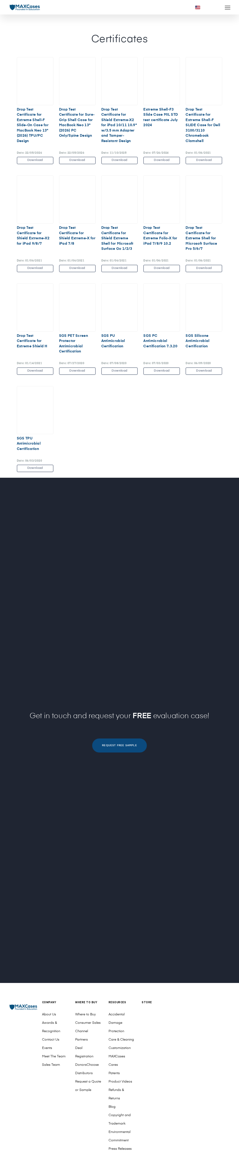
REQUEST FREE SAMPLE (119, 745)
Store (147, 1002)
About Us (49, 1014)
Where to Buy (85, 1014)
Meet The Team (54, 1056)
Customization (120, 1048)
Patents (114, 1073)
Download (35, 160)
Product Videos (120, 1081)
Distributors (84, 1073)
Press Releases (120, 1148)
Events (47, 1048)
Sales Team (51, 1064)
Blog (112, 1106)
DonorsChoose (87, 1064)
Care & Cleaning (121, 1039)
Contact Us (50, 1039)
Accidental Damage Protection (117, 1023)
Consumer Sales (88, 1022)
